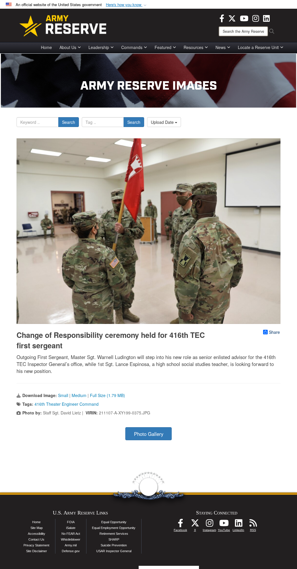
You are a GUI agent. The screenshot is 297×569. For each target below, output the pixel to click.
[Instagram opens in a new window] (255, 18)
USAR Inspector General (113, 551)
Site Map (36, 528)
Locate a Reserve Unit (258, 47)
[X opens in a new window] (232, 18)
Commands (131, 47)
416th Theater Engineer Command (67, 404)
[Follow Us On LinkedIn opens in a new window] (238, 524)
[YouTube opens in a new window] (244, 18)
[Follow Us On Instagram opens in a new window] (209, 524)
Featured (163, 47)
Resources (193, 47)
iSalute (70, 528)
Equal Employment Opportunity (113, 528)
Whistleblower (70, 539)
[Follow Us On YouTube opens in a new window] (224, 524)
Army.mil (71, 545)
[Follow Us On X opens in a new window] (195, 524)
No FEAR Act (70, 533)
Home (46, 47)
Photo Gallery (148, 433)
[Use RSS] (253, 524)
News (220, 47)
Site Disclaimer (36, 551)
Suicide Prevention (114, 545)
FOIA (71, 522)
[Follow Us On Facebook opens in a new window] (180, 524)
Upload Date (163, 122)
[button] (127, 5)
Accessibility (36, 533)
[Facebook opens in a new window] (222, 18)
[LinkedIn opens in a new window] (266, 18)
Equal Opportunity (113, 522)
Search (68, 122)
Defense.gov (71, 551)
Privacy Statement (36, 545)
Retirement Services (113, 533)
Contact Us (36, 539)
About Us (67, 47)
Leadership (98, 47)
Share (274, 332)
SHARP (113, 539)
